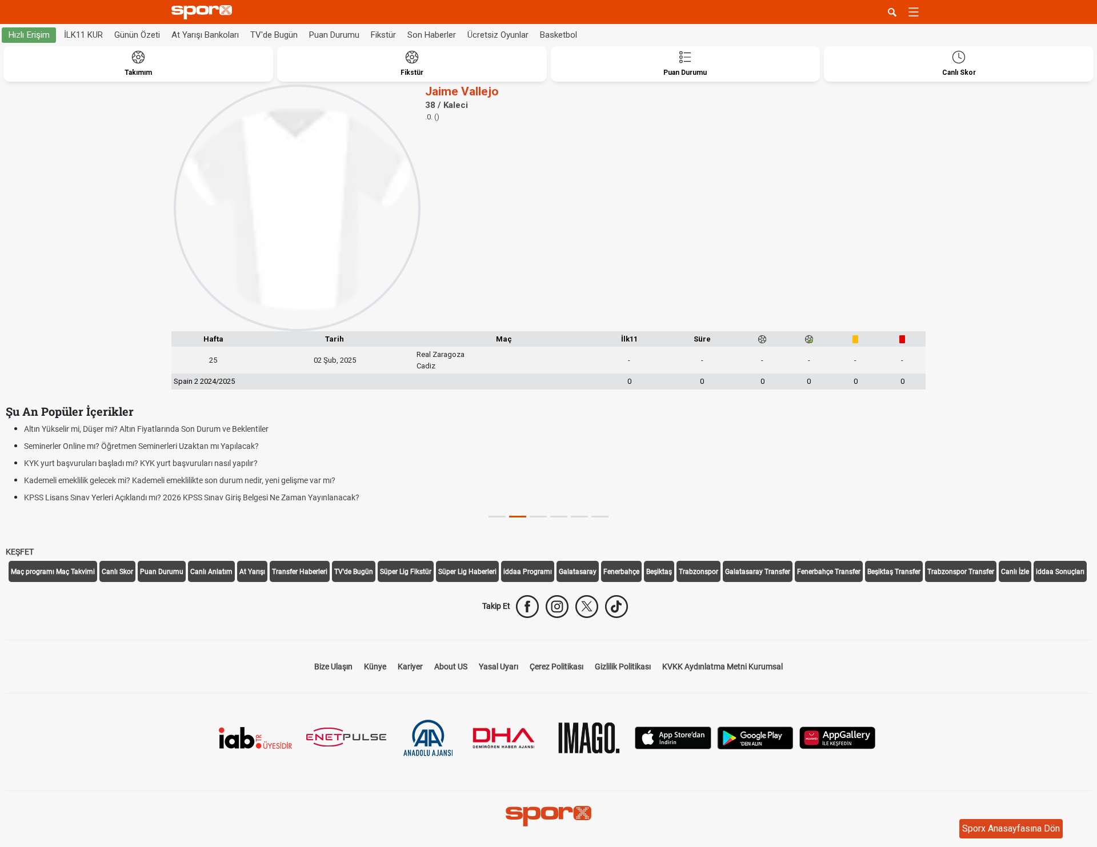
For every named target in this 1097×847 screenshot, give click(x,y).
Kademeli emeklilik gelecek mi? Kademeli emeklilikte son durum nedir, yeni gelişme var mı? (179, 480)
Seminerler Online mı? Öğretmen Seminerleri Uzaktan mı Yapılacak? (141, 446)
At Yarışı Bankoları (205, 35)
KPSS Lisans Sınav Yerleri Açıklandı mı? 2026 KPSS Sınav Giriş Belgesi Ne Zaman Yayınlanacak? (191, 497)
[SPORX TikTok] (616, 606)
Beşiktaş (659, 572)
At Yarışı (252, 572)
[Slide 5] (599, 516)
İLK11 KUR (83, 35)
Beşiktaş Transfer (893, 572)
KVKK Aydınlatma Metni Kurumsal (722, 666)
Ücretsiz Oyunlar (498, 35)
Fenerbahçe (621, 572)
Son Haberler (431, 35)
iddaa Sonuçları (1060, 572)
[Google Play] (755, 737)
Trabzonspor (698, 572)
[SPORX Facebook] (527, 606)
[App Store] (673, 737)
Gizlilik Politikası (623, 666)
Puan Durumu (334, 35)
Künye (375, 666)
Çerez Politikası (556, 666)
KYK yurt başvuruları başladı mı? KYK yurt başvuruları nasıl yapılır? (141, 463)
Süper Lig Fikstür (405, 572)
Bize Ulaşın (333, 666)
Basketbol (558, 35)
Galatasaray (577, 572)
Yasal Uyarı (498, 666)
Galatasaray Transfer (757, 572)
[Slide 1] (517, 516)
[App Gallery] (837, 737)
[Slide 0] (497, 516)
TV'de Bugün (274, 35)
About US (450, 666)
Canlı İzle (1015, 572)
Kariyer (410, 666)
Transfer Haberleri (299, 572)
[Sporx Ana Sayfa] (204, 12)
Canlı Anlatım (211, 572)
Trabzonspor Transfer (960, 572)
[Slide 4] (579, 516)
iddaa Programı (527, 572)
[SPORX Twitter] (586, 606)
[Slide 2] (538, 516)
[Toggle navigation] (914, 12)
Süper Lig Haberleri (467, 572)
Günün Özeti (137, 35)
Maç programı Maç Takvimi (53, 572)
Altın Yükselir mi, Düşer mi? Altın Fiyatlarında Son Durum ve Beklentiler (146, 428)
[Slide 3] (558, 516)
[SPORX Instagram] (557, 606)
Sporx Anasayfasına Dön (1011, 828)
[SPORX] (548, 816)
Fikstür (383, 35)
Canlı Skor (117, 572)
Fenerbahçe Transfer (828, 572)
